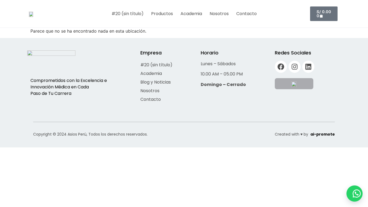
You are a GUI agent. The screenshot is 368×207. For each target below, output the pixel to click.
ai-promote (322, 134)
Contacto (246, 14)
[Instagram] (295, 67)
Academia (191, 14)
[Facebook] (281, 67)
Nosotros (219, 14)
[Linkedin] (308, 67)
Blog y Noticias (155, 82)
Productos (162, 14)
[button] (354, 193)
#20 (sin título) (128, 14)
